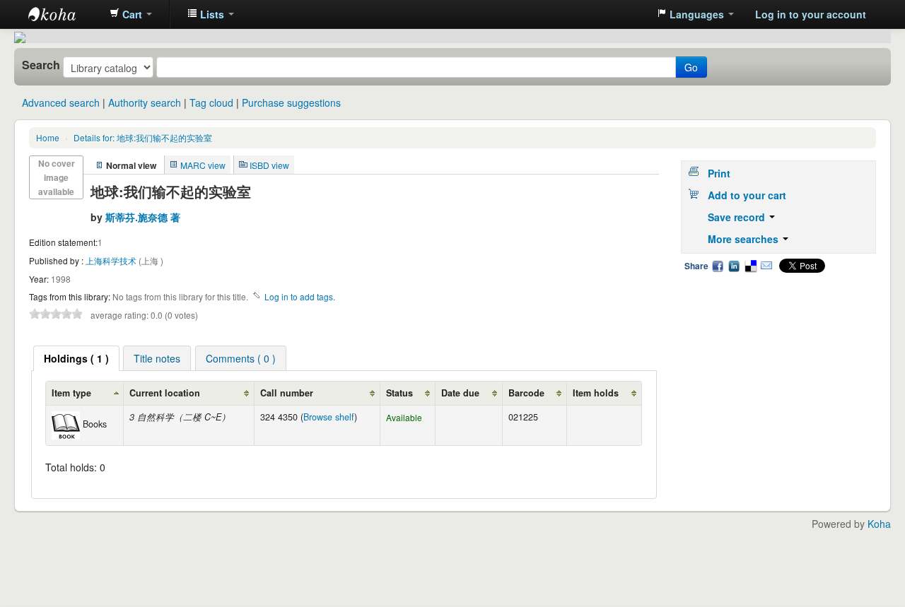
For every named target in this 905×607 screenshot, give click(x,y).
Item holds (596, 393)
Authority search (144, 102)
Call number (286, 393)
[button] (131, 14)
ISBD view (269, 165)
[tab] (76, 358)
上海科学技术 (112, 260)
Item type (71, 393)
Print (719, 173)
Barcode (526, 393)
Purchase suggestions (291, 102)
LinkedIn (734, 266)
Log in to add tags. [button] (299, 296)
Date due (460, 393)
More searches (744, 239)
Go (691, 67)
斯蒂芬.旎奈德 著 (142, 217)
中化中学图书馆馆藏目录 (63, 14)
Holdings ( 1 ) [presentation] (76, 358)
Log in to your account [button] (810, 14)
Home (47, 137)
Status (399, 393)
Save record (738, 217)
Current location (164, 393)
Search (41, 65)
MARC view (203, 165)
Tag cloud (211, 102)
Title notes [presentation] (157, 358)
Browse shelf (328, 417)
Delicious (750, 266)
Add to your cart (747, 195)
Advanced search (61, 102)
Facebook (718, 266)
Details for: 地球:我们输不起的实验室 (143, 137)
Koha (879, 524)
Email (766, 266)
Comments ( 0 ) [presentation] (241, 358)
